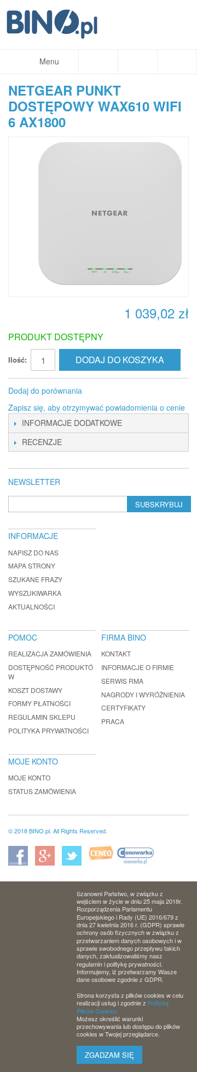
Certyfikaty (123, 707)
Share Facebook (105, 391)
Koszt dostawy (35, 690)
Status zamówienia (42, 791)
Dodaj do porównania (45, 390)
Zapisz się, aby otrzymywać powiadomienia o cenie (96, 407)
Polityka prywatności (48, 730)
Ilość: (17, 359)
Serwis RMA (122, 680)
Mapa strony (31, 565)
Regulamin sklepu (42, 716)
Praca (112, 721)
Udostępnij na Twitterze (127, 391)
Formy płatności (39, 703)
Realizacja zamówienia (49, 653)
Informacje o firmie (137, 667)
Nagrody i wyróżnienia (143, 694)
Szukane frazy (35, 579)
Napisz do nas (33, 552)
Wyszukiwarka (34, 592)
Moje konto (29, 777)
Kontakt (116, 653)
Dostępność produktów (50, 671)
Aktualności (31, 606)
